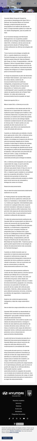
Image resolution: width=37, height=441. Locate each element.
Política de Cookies (14, 432)
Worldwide (18, 411)
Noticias (18, 406)
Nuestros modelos (18, 400)
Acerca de (18, 409)
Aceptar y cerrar (7, 438)
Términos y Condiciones (15, 431)
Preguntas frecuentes (18, 414)
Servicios (18, 403)
